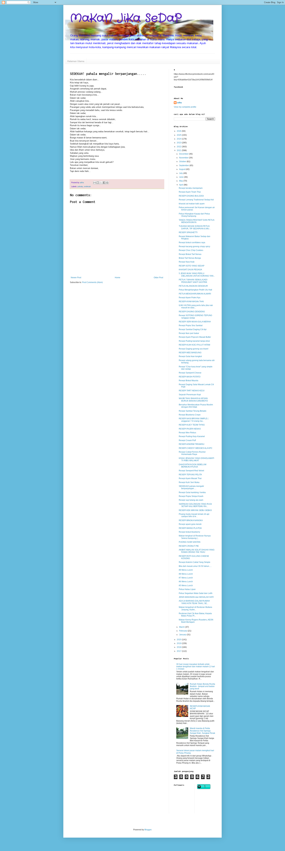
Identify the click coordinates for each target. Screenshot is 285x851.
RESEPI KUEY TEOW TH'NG (192, 425)
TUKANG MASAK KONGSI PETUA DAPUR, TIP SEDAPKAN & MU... (195, 227)
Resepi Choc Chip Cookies (191, 250)
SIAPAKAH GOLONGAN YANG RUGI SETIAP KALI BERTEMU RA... (195, 505)
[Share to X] (101, 182)
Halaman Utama (75, 61)
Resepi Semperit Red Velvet (191, 470)
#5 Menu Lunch (186, 585)
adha (179, 102)
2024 (179, 139)
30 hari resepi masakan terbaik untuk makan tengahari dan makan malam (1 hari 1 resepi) (195, 666)
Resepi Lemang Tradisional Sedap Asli (196, 200)
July (181, 173)
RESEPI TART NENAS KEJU (192, 390)
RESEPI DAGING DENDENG (192, 311)
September (184, 165)
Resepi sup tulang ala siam (191, 500)
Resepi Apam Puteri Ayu (189, 297)
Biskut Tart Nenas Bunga (190, 258)
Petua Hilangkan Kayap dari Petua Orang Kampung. (194, 215)
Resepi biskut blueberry (189, 532)
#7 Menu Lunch (186, 578)
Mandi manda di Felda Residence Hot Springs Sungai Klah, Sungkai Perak (202, 730)
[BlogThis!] (97, 182)
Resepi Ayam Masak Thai (190, 478)
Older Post (158, 277)
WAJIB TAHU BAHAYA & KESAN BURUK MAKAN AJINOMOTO (193, 399)
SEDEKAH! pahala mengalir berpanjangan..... (191, 487)
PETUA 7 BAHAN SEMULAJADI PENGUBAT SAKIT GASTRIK (193, 281)
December (184, 154)
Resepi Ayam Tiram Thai (190, 192)
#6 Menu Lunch (186, 581)
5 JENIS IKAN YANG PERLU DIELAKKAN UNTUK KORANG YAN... (197, 274)
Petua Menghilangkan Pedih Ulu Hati (195, 290)
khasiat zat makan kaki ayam (192, 204)
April (181, 185)
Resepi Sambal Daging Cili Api (192, 329)
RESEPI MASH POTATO (189, 377)
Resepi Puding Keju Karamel (192, 436)
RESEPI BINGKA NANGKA (191, 520)
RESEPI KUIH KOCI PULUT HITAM (194, 345)
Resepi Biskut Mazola (188, 380)
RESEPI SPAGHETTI (188, 232)
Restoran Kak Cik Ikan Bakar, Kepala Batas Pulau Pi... (195, 614)
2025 (179, 135)
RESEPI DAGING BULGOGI (191, 196)
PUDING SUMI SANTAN (189, 542)
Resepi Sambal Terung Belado (192, 411)
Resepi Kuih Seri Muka (189, 482)
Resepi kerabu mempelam (191, 188)
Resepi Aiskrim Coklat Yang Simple (194, 562)
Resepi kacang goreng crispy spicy (194, 246)
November (184, 158)
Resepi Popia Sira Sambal (191, 325)
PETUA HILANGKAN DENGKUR (193, 286)
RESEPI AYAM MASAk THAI (191, 301)
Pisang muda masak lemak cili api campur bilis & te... (194, 515)
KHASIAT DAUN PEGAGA (190, 269)
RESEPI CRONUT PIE (189, 546)
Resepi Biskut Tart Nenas (190, 254)
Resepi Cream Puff (187, 440)
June (181, 177)
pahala (80, 186)
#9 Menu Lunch (186, 570)
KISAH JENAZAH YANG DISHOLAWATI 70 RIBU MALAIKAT (196, 459)
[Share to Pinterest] (107, 182)
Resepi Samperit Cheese (190, 373)
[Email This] (94, 182)
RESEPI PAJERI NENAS (190, 429)
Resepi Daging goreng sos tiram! (193, 349)
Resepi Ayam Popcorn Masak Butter (195, 337)
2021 (179, 150)
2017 (179, 651)
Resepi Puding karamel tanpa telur (194, 341)
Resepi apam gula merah (190, 524)
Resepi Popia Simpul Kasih (191, 496)
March (182, 627)
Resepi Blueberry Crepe (190, 415)
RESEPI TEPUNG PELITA (190, 474)
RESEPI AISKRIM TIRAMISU (191, 444)
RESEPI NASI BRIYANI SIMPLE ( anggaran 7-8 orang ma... (193, 419)
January (183, 634)
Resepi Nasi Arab (186, 262)
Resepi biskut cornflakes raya (192, 242)
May (181, 181)
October (183, 161)
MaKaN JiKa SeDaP (126, 18)
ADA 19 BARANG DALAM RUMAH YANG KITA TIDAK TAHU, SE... (194, 602)
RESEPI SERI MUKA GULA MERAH (195, 322)
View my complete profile (185, 107)
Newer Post (76, 277)
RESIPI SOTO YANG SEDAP (191, 266)
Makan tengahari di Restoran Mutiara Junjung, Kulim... (195, 608)
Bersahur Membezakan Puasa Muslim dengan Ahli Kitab (196, 406)
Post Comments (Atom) (92, 282)
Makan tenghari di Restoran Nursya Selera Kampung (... (195, 537)
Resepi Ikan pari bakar (189, 333)
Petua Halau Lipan (187, 589)
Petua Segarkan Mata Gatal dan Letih (195, 593)
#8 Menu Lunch (186, 574)
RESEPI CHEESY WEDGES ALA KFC (195, 448)
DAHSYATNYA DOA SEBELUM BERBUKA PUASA (192, 465)
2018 (179, 647)
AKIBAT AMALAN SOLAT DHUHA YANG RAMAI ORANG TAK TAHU (196, 551)
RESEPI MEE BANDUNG (190, 352)
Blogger (147, 830)
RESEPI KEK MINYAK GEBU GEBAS (195, 510)
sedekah (87, 186)
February (183, 631)
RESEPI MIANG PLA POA (190, 528)
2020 (179, 639)
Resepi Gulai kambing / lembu (192, 492)
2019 (179, 643)
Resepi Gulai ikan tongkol (190, 356)
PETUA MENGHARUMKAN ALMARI (195, 294)
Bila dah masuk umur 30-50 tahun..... (195, 566)
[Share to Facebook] (104, 182)
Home (117, 277)
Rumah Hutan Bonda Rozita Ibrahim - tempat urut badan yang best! (202, 686)
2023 (179, 143)
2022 (179, 146)
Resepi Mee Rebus (187, 432)
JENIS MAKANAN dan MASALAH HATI (196, 597)
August (182, 169)
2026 (179, 131)
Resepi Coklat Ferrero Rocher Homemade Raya (192, 453)
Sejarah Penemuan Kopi (190, 394)
